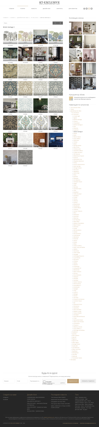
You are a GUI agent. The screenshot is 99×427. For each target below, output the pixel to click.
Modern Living (77, 311)
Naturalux (76, 140)
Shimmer (76, 226)
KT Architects (75, 112)
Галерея (22, 8)
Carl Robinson (75, 347)
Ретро (92, 402)
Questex (74, 334)
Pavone (75, 295)
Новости (34, 8)
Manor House (77, 137)
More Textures (77, 271)
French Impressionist (79, 164)
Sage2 (75, 183)
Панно (89, 401)
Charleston (76, 266)
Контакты (60, 8)
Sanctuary (76, 251)
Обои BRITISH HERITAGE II (34, 401)
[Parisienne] (89, 83)
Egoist (75, 118)
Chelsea (76, 261)
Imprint (76, 264)
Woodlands (77, 206)
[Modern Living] (89, 69)
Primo (75, 162)
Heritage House (76, 344)
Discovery (76, 259)
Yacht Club (76, 173)
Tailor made (77, 252)
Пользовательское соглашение (70, 423)
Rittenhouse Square (79, 156)
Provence (76, 325)
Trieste (75, 197)
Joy (74, 302)
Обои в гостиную (79, 399)
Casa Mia (74, 354)
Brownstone (77, 204)
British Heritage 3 (78, 131)
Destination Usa (78, 159)
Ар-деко (85, 409)
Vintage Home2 (78, 168)
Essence (76, 157)
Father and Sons (76, 349)
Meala (75, 133)
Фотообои (73, 359)
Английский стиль (89, 406)
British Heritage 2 (78, 125)
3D (89, 402)
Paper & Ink (75, 340)
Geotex (75, 232)
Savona (75, 202)
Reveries (76, 128)
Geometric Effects (78, 150)
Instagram (5, 397)
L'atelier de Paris (78, 152)
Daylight (76, 289)
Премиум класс (83, 397)
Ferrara (75, 273)
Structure (76, 169)
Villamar (76, 201)
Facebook (5, 399)
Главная (11, 8)
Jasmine (76, 176)
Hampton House (78, 181)
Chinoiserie (77, 323)
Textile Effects (77, 207)
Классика (77, 406)
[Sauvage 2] (89, 28)
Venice (75, 240)
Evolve (75, 242)
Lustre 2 (76, 292)
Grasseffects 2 (77, 285)
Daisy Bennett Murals (79, 316)
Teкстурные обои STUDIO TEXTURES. (60, 403)
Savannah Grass (78, 304)
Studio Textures (78, 282)
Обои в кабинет (89, 404)
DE (91, 8)
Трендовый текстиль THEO (58, 401)
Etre (75, 126)
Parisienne (76, 306)
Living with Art (77, 268)
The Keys (76, 297)
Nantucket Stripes (78, 320)
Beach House (77, 225)
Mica (75, 213)
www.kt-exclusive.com (49, 417)
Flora (75, 175)
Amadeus (76, 195)
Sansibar (76, 280)
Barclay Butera (77, 230)
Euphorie (76, 130)
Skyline (75, 249)
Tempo (75, 142)
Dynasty (76, 187)
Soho (75, 185)
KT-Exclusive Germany (14, 423)
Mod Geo (76, 218)
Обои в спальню (79, 402)
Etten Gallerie (75, 335)
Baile (75, 135)
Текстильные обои (75, 107)
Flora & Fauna (77, 283)
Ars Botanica (77, 180)
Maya (75, 244)
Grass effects (77, 138)
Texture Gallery (78, 245)
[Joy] (75, 28)
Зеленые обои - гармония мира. (35, 411)
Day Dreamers (77, 233)
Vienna (75, 199)
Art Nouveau (77, 219)
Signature (76, 171)
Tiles (75, 190)
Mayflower (74, 351)
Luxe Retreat (77, 258)
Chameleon (77, 123)
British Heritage (78, 119)
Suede (75, 228)
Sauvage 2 (76, 314)
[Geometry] (75, 55)
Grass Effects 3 (77, 328)
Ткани (72, 109)
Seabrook (74, 356)
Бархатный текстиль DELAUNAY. (59, 399)
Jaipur (75, 143)
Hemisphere (75, 352)
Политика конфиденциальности (88, 423)
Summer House (78, 301)
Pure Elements (77, 275)
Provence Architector (79, 299)
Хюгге (86, 402)
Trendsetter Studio (77, 358)
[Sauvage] (75, 41)
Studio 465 (75, 346)
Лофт (86, 399)
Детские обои (78, 409)
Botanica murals (78, 327)
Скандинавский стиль (81, 401)
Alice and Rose (77, 309)
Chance (76, 121)
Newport (76, 276)
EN (86, 8)
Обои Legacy (75, 342)
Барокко (83, 407)
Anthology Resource (79, 256)
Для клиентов (73, 8)
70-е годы (88, 407)
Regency (74, 339)
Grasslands (77, 287)
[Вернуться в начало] (49, 3)
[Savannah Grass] (89, 41)
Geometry (76, 308)
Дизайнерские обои (76, 111)
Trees (75, 318)
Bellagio (76, 294)
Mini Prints (76, 147)
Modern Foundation (79, 223)
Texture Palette (78, 313)
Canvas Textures (78, 211)
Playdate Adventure (79, 161)
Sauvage (76, 254)
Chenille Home (77, 188)
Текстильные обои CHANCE (58, 397)
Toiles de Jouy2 (77, 194)
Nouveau (76, 178)
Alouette (76, 278)
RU (89, 8)
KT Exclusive (75, 114)
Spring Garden (77, 145)
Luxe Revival (77, 235)
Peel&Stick (74, 332)
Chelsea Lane (77, 149)
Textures (76, 209)
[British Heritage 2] (75, 69)
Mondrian (76, 237)
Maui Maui (76, 221)
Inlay (75, 290)
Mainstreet (76, 270)
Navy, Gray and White (79, 247)
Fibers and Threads (79, 321)
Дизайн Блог (47, 8)
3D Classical (77, 154)
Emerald (76, 238)
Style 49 (74, 337)
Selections (76, 214)
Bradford (76, 192)
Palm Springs (77, 166)
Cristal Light (77, 116)
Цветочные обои (79, 404)
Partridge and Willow (79, 330)
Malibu (75, 263)
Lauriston (76, 216)
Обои (76, 397)
